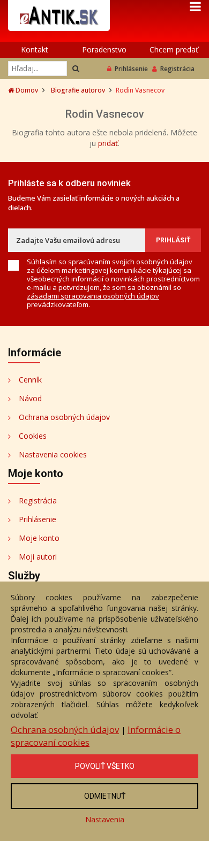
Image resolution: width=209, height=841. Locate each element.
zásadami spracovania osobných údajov (93, 296)
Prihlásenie (131, 69)
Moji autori (38, 557)
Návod (30, 398)
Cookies (33, 436)
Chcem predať (174, 49)
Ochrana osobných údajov (64, 417)
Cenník (30, 379)
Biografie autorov (78, 90)
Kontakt (34, 49)
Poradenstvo (104, 49)
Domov (26, 90)
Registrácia (177, 69)
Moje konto (39, 538)
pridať (108, 143)
